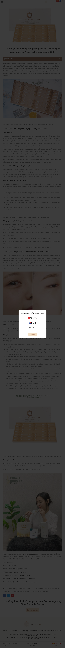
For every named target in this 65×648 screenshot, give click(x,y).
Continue (32, 334)
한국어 (33, 328)
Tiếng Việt (33, 318)
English (33, 323)
